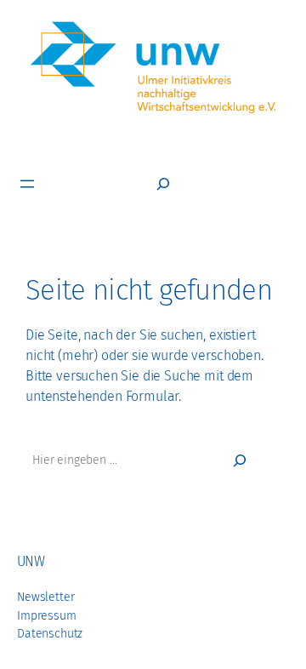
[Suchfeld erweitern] (163, 184)
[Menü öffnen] (27, 184)
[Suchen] (239, 460)
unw (30, 561)
